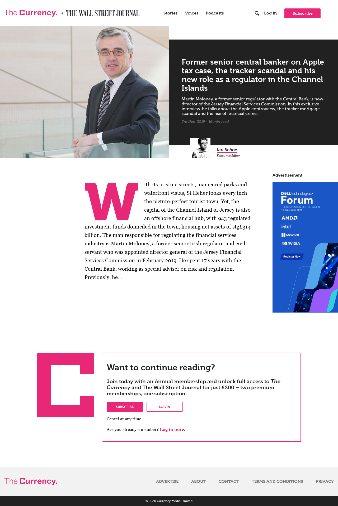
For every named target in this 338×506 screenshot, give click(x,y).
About (198, 481)
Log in (164, 407)
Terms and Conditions (277, 481)
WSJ (70, 11)
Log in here (172, 429)
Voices (191, 13)
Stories (170, 13)
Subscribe (303, 13)
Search (257, 2)
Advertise (167, 481)
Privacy (325, 481)
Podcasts (215, 13)
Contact (229, 481)
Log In (270, 13)
